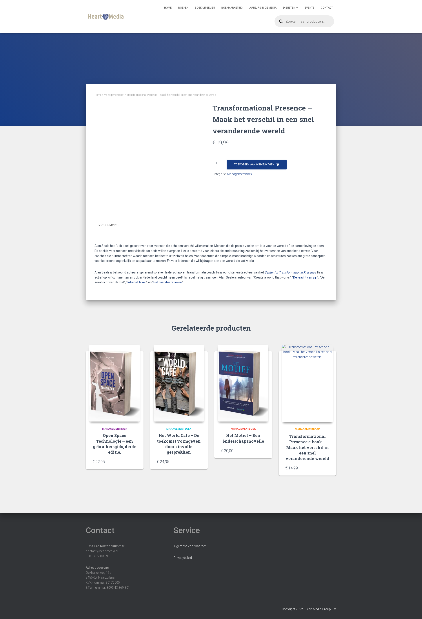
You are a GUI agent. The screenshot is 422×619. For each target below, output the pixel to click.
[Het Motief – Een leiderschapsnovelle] (243, 383)
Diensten (289, 7)
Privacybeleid (183, 557)
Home (168, 7)
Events (309, 7)
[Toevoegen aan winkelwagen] (135, 461)
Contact (327, 7)
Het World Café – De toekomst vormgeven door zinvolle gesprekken (179, 444)
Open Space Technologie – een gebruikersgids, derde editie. (114, 444)
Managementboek (114, 94)
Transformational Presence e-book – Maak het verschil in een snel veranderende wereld (307, 447)
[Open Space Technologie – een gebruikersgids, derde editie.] (114, 383)
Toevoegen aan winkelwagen (254, 164)
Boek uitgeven (205, 7)
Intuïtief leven (136, 282)
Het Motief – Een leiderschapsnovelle (243, 438)
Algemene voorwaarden (190, 546)
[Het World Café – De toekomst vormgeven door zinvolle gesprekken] (179, 383)
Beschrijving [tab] (108, 225)
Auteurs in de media (262, 7)
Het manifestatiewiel (167, 282)
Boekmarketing (232, 7)
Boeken (183, 7)
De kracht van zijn (305, 277)
